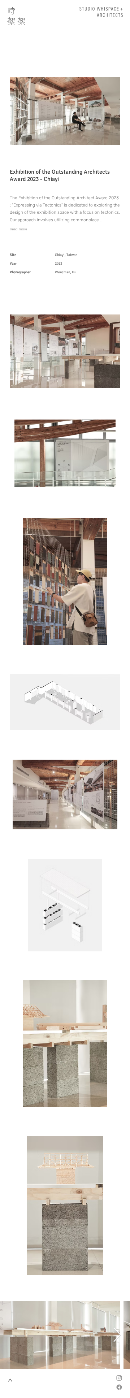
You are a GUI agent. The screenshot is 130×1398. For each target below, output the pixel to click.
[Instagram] (119, 1377)
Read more (18, 229)
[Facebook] (119, 1387)
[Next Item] (117, 1335)
